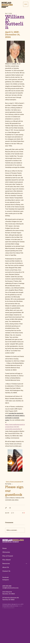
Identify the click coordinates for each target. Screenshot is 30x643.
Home (4, 548)
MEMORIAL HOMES (10, 542)
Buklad (6, 3)
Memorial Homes (5, 7)
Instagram (5, 579)
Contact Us (6, 571)
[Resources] (26, 563)
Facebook (5, 577)
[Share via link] (6, 508)
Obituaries (6, 552)
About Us (5, 567)
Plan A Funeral (7, 556)
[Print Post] (10, 508)
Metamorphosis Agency (9, 607)
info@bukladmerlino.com (10, 588)
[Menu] (25, 4)
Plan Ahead (6, 559)
